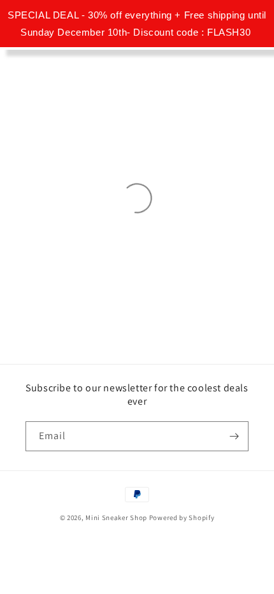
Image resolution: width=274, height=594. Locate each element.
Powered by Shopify (182, 517)
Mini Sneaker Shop (116, 517)
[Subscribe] (234, 436)
